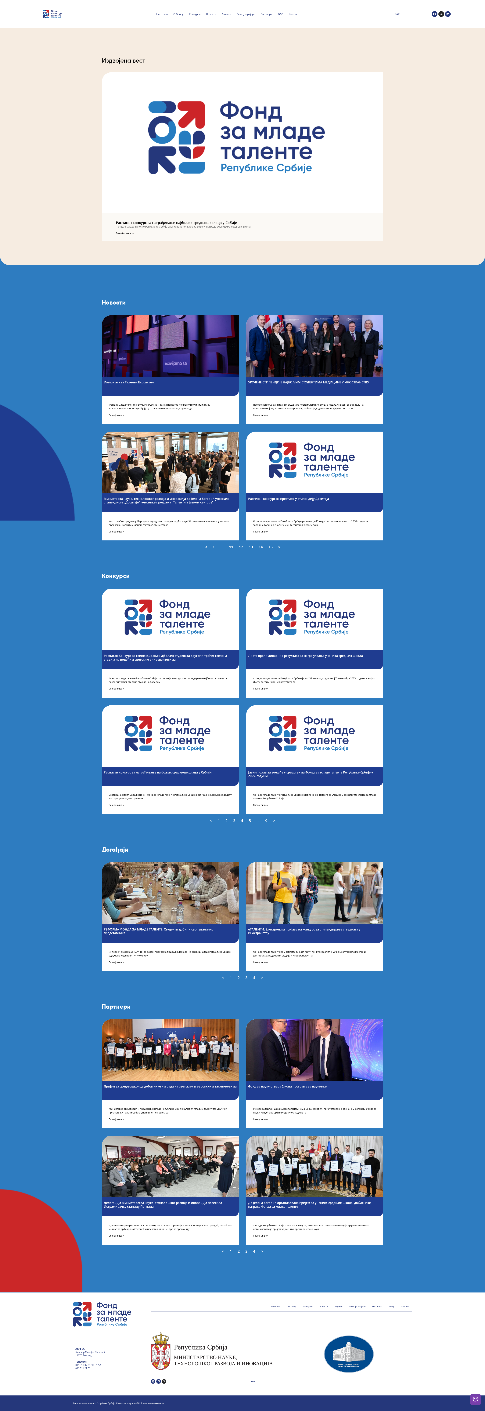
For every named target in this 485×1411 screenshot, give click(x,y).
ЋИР (397, 14)
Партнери (266, 14)
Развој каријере (246, 14)
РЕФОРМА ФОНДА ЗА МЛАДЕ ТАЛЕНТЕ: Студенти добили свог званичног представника (159, 931)
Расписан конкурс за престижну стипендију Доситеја (288, 499)
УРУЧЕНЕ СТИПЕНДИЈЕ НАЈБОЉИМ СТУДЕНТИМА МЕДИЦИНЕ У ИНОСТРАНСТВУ (308, 382)
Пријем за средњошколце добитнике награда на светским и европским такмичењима (170, 1086)
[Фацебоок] (434, 14)
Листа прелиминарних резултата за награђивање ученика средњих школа (305, 656)
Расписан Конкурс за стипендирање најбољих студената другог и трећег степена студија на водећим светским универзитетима (165, 657)
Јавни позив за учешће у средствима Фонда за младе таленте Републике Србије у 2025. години (310, 774)
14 (261, 547)
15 (271, 547)
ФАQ (280, 14)
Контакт (293, 14)
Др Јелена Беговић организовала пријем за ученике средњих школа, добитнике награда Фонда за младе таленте (309, 1204)
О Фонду (178, 14)
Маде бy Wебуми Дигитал (153, 1403)
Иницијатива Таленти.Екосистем (129, 382)
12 (241, 547)
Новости (211, 14)
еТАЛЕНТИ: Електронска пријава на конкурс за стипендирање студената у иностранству (304, 931)
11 (231, 547)
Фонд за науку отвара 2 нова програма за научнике (287, 1086)
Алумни (226, 14)
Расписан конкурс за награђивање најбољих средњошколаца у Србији (176, 222)
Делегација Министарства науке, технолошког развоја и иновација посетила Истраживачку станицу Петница (163, 1204)
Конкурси (194, 14)
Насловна (162, 14)
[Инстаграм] (441, 14)
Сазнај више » (116, 415)
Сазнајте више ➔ (125, 233)
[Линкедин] (448, 14)
